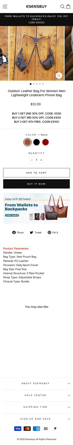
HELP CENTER (35, 395)
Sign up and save (35, 419)
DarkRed (45, 142)
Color (36, 134)
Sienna (27, 142)
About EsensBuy (36, 383)
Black (36, 142)
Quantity (36, 153)
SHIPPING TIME (35, 407)
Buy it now (36, 184)
